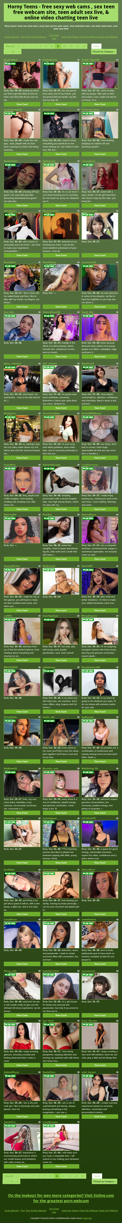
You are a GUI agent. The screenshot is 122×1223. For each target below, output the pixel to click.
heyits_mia (48, 717)
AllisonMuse (88, 869)
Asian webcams (12, 37)
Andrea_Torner (51, 109)
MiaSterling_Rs (90, 768)
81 (13, 51)
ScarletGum (49, 1072)
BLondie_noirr (50, 768)
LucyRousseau (90, 464)
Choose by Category (103, 51)
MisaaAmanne (89, 616)
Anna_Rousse (89, 1020)
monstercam (88, 971)
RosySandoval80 (91, 667)
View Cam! (22, 104)
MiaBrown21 (10, 768)
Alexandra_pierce (13, 818)
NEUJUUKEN (10, 667)
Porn (23, 37)
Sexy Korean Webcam (36, 37)
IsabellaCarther (51, 971)
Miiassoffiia (10, 514)
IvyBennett (87, 717)
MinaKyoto (10, 413)
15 (84, 46)
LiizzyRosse (10, 919)
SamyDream (10, 1020)
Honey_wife (10, 971)
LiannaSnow (88, 161)
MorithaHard (10, 60)
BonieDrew (10, 262)
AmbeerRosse (11, 1072)
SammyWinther (12, 566)
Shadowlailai (11, 161)
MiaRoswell (49, 566)
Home (96, 46)
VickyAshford (50, 869)
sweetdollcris (89, 919)
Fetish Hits (87, 1218)
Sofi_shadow (50, 363)
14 (77, 46)
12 (64, 46)
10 (51, 46)
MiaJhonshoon (51, 211)
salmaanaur (49, 667)
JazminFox (10, 1122)
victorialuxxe (50, 818)
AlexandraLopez (51, 464)
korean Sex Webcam (108, 37)
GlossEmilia (10, 717)
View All (10, 46)
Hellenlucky (49, 161)
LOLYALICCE (89, 818)
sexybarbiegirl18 (13, 109)
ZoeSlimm (9, 869)
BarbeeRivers (89, 514)
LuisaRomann (50, 1122)
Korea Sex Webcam (89, 37)
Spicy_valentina (12, 363)
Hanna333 (87, 566)
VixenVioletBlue (51, 413)
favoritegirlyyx (50, 616)
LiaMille (8, 616)
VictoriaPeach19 (51, 312)
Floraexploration (91, 109)
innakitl (47, 919)
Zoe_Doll (9, 312)
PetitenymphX (89, 211)
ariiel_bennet (89, 1072)
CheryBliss (10, 464)
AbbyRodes (10, 211)
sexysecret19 (89, 262)
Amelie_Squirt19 (90, 60)
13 (71, 46)
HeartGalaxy (49, 262)
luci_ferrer (48, 1020)
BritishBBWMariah (91, 413)
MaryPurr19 (88, 363)
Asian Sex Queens (70, 37)
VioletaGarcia (50, 60)
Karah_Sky (87, 312)
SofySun (47, 514)
